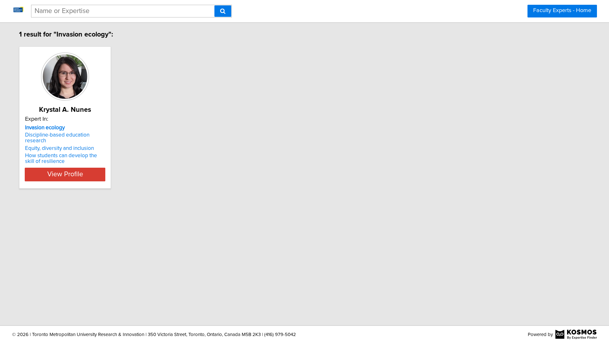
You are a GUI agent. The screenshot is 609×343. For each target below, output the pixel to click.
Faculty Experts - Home (562, 10)
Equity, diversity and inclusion (59, 148)
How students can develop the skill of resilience (61, 158)
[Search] (222, 11)
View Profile (65, 174)
